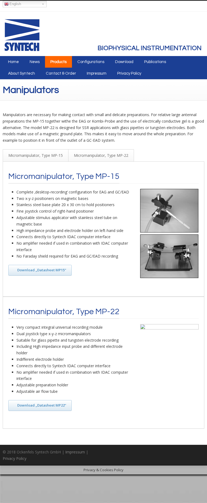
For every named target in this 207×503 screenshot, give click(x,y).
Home (13, 62)
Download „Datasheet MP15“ (41, 270)
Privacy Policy (129, 73)
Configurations (90, 62)
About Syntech (21, 73)
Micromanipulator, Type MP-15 (35, 155)
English (15, 4)
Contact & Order (61, 73)
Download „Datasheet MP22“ (41, 405)
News (35, 62)
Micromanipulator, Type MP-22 (101, 155)
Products (58, 62)
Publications (155, 62)
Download (124, 62)
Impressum (96, 73)
